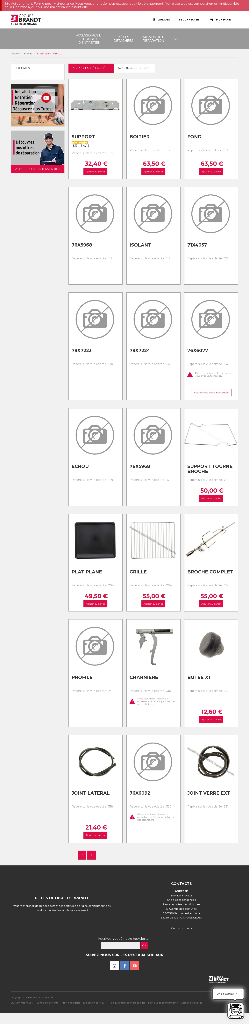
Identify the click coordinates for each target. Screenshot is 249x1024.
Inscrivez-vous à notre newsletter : (124, 939)
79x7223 (82, 350)
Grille (138, 571)
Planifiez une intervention (38, 169)
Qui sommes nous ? (22, 1002)
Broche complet (210, 571)
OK (144, 945)
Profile (82, 677)
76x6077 (197, 350)
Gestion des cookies (191, 1002)
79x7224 (140, 350)
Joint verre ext (208, 793)
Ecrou (80, 466)
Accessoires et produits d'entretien (89, 39)
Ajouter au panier (95, 171)
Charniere (144, 677)
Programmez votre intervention (211, 392)
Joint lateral (91, 793)
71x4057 (197, 245)
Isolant (140, 245)
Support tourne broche (210, 469)
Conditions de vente (47, 1002)
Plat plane (87, 571)
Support (83, 136)
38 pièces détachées (91, 68)
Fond (194, 136)
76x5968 (82, 245)
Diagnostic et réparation (153, 39)
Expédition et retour (94, 1002)
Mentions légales (71, 1002)
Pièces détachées (123, 39)
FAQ (175, 39)
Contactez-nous (181, 928)
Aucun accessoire (134, 68)
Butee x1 (198, 677)
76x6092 (140, 793)
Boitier (140, 136)
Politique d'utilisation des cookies (127, 1002)
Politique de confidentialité (163, 1002)
